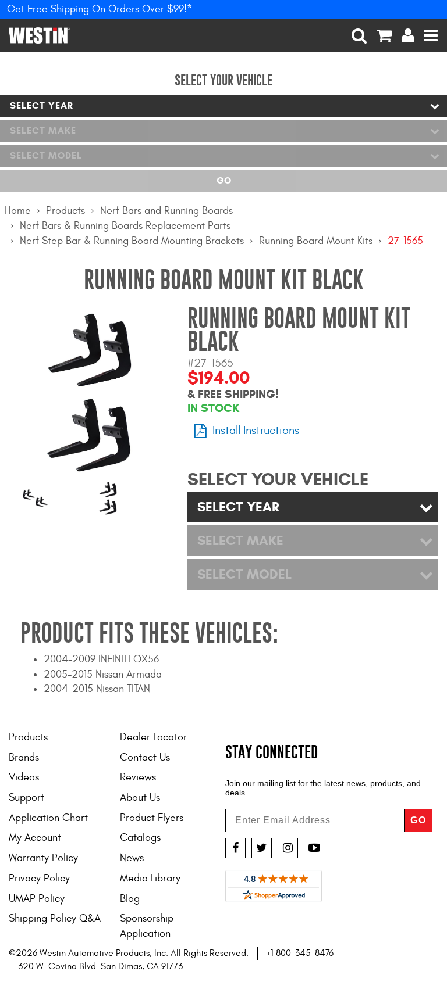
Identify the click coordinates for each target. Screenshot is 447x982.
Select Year (41, 105)
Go (224, 180)
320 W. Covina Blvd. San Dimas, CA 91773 (100, 966)
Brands (24, 757)
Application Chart (48, 818)
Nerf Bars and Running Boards (166, 211)
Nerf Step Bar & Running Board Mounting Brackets (132, 241)
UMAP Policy (37, 899)
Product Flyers (151, 818)
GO (418, 820)
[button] (359, 35)
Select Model (46, 155)
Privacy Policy (39, 878)
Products (65, 211)
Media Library (150, 878)
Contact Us (145, 757)
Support (26, 797)
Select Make (43, 130)
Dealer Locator (153, 737)
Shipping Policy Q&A (55, 918)
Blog (130, 899)
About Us (140, 797)
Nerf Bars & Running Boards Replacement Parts (125, 226)
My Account (35, 838)
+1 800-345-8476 (300, 953)
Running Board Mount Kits (315, 241)
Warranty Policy (43, 858)
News (132, 858)
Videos (24, 777)
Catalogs (140, 838)
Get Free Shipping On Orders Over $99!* (100, 9)
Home (18, 211)
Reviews (138, 777)
